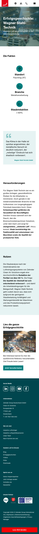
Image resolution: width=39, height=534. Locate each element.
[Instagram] (13, 391)
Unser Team (7, 436)
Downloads (6, 463)
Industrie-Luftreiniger (10, 430)
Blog (4, 452)
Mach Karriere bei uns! (10, 438)
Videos (5, 457)
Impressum (10, 515)
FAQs (5, 460)
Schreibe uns (7, 482)
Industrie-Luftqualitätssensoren (13, 433)
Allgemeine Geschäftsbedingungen (14, 517)
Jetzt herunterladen (13, 368)
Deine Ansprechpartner (10, 477)
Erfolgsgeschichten (9, 455)
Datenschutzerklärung (22, 515)
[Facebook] (27, 391)
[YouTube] (20, 391)
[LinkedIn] (6, 391)
